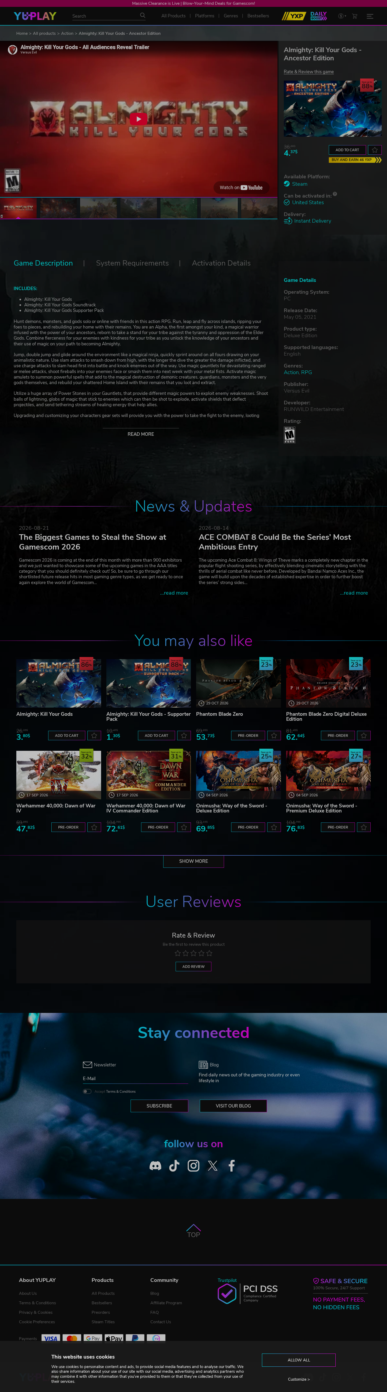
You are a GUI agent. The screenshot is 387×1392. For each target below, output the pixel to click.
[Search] (142, 15)
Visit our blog (233, 1106)
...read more (174, 593)
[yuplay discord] (155, 1166)
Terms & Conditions (121, 1091)
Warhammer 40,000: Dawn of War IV (55, 808)
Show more (193, 861)
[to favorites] (375, 150)
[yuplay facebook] (232, 1166)
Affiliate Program (166, 1303)
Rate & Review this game (309, 71)
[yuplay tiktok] (174, 1166)
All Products (103, 1293)
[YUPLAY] (35, 16)
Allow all (299, 1360)
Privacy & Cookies (36, 1312)
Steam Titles (103, 1322)
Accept (115, 1091)
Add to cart (347, 150)
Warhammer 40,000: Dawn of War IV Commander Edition (145, 808)
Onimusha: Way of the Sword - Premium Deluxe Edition (321, 808)
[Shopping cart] (354, 16)
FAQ (154, 1312)
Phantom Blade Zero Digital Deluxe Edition (326, 717)
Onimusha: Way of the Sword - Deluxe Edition (231, 808)
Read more (141, 434)
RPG (306, 372)
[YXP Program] (294, 16)
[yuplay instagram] (194, 1166)
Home (22, 33)
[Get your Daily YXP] (319, 16)
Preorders (101, 1312)
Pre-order (248, 735)
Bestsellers (102, 1303)
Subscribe (159, 1106)
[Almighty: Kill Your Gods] (58, 683)
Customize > (299, 1379)
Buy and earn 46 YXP (352, 160)
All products (44, 33)
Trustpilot (227, 1280)
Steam (299, 184)
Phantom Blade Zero (219, 714)
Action (67, 33)
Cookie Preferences (37, 1322)
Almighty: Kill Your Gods (44, 714)
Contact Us (160, 1322)
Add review (193, 966)
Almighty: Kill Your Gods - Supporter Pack (148, 717)
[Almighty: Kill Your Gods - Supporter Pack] (148, 683)
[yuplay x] (213, 1166)
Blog (154, 1293)
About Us (28, 1293)
